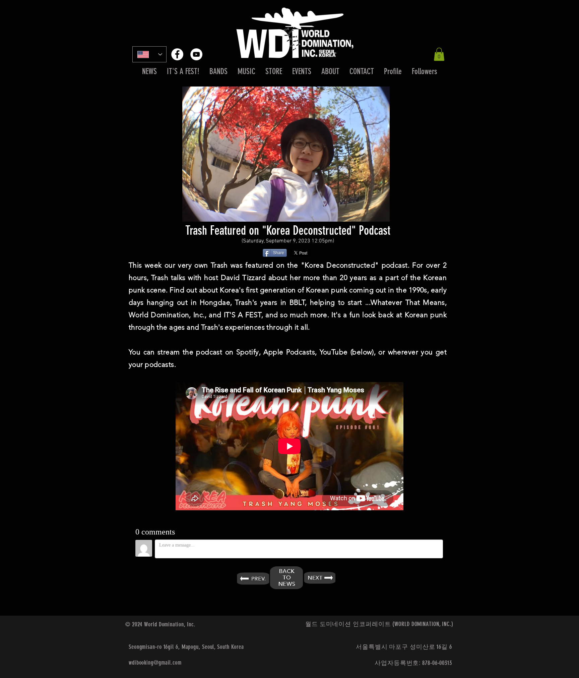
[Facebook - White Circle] (177, 54)
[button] (439, 54)
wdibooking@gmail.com (155, 662)
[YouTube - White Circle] (196, 54)
